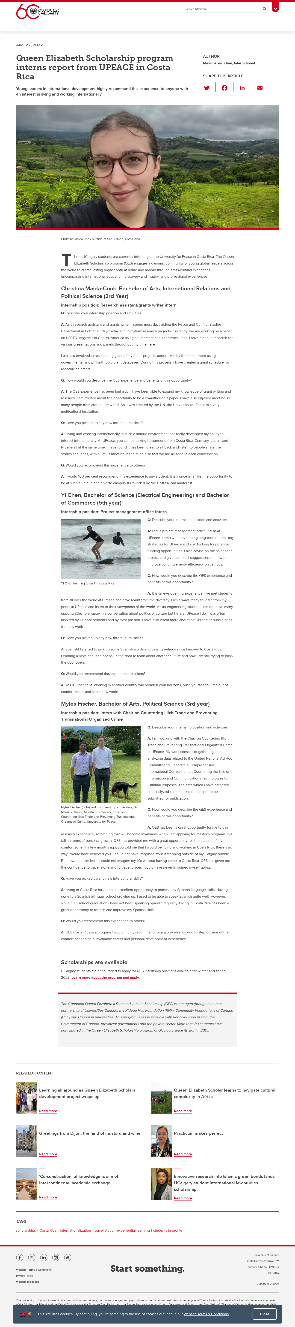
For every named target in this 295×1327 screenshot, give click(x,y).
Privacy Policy (24, 1276)
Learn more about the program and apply (105, 977)
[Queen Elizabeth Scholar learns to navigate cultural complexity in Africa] (161, 1098)
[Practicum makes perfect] (161, 1141)
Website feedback (27, 1282)
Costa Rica (47, 1230)
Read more (48, 1110)
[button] (209, 87)
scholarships (26, 1230)
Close (264, 1314)
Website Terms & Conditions (206, 1314)
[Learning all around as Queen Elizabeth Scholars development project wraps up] (26, 1098)
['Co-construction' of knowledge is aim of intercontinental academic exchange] (26, 1184)
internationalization (75, 1230)
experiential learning (133, 1230)
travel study (104, 1230)
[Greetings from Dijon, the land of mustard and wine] (26, 1141)
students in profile (167, 1230)
